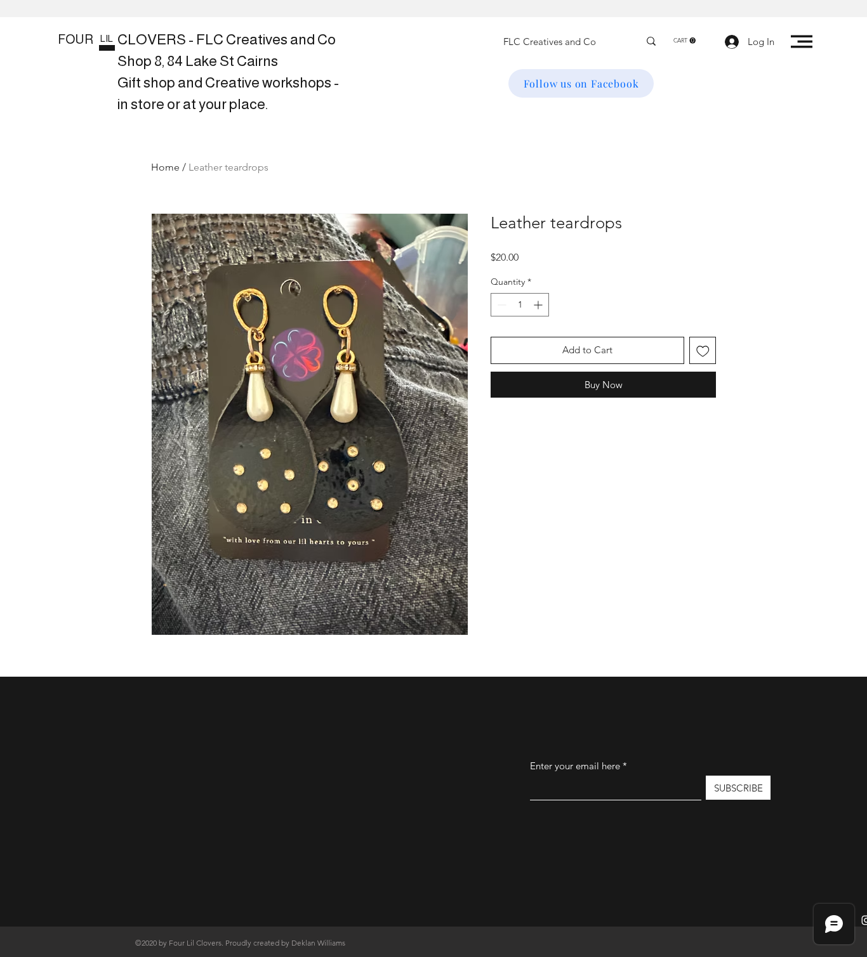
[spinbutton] (519, 305)
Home (165, 167)
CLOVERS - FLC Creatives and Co (226, 39)
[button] (684, 40)
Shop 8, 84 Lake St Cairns (197, 61)
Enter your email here (575, 766)
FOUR (75, 39)
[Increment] (539, 305)
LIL (106, 38)
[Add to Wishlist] (703, 350)
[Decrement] (500, 305)
